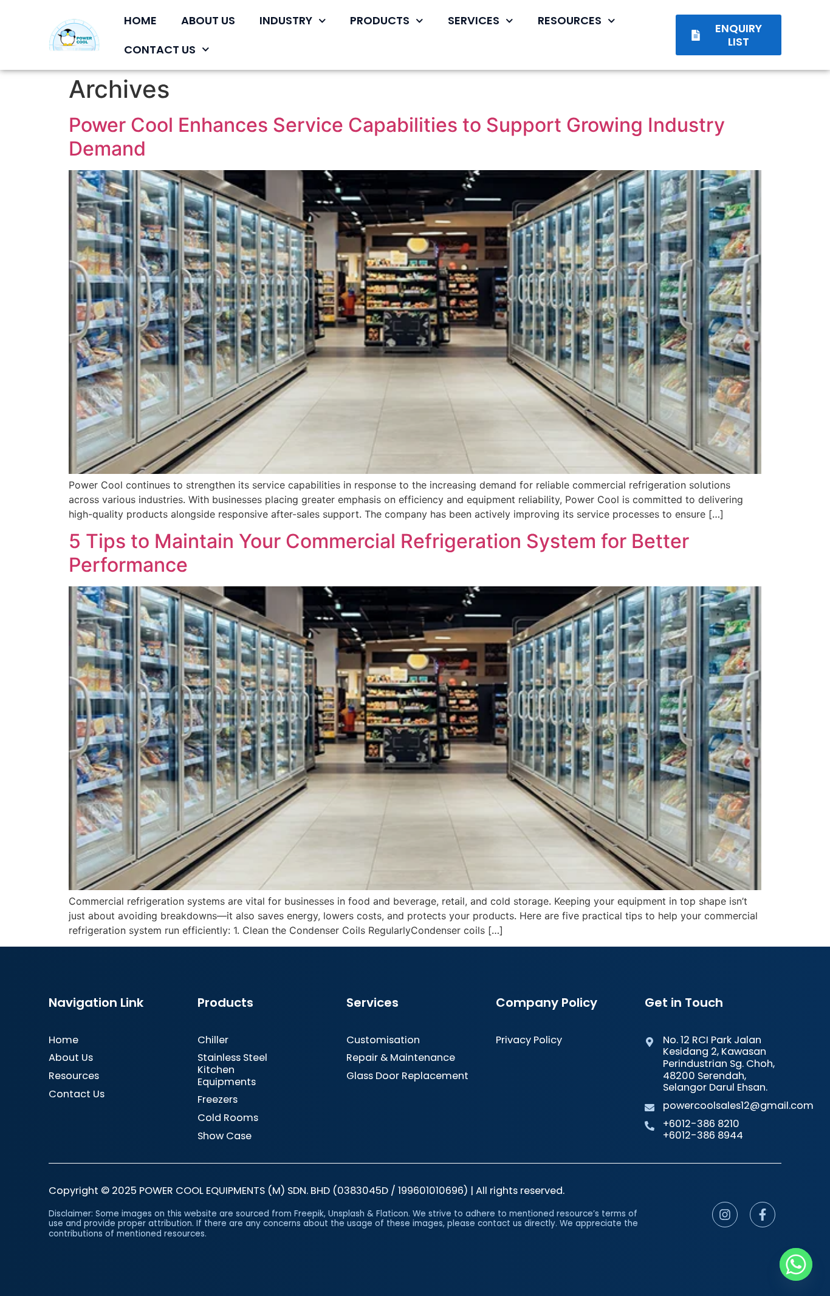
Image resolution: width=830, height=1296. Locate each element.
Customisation (383, 1040)
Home (140, 20)
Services (473, 20)
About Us (208, 20)
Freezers (217, 1100)
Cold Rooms (227, 1118)
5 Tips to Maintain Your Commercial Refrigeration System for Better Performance (379, 552)
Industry (285, 20)
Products (380, 20)
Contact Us (160, 49)
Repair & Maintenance (400, 1058)
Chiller (212, 1040)
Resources (570, 20)
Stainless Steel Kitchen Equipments (232, 1070)
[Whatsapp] (796, 1264)
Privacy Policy (529, 1040)
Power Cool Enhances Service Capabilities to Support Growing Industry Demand (397, 136)
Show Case (224, 1136)
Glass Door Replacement (407, 1076)
